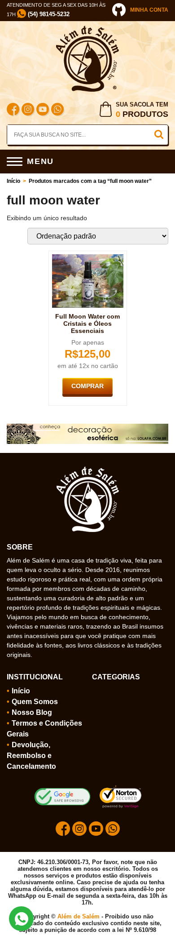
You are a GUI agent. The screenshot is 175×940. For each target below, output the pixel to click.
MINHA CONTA (149, 10)
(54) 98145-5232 (48, 14)
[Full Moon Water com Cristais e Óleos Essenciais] (87, 258)
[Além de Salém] (87, 29)
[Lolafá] (87, 427)
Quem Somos (35, 701)
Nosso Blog (32, 712)
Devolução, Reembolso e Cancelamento (31, 755)
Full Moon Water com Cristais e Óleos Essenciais (87, 323)
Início (13, 181)
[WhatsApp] (57, 110)
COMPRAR (87, 386)
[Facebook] (13, 110)
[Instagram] (28, 110)
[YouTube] (42, 110)
